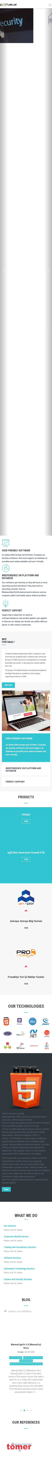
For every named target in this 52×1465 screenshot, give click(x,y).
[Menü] (50, 5)
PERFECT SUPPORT (15, 781)
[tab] (26, 738)
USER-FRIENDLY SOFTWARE (19, 738)
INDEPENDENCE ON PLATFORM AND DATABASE (23, 769)
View (26, 821)
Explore (8, 685)
